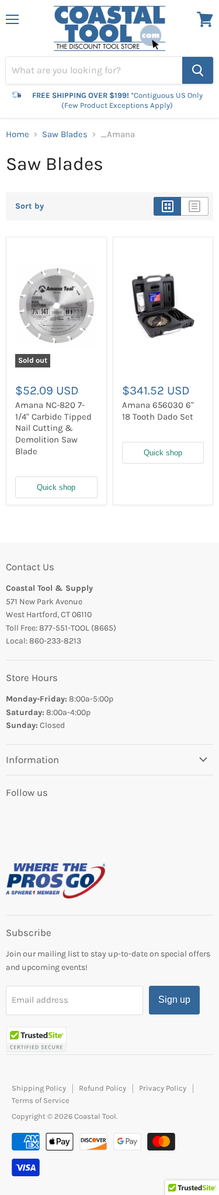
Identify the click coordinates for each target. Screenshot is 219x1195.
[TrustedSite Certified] (36, 1039)
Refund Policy (102, 1088)
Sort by (29, 206)
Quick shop (56, 487)
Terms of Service (40, 1100)
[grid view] (167, 206)
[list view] (194, 206)
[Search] (197, 70)
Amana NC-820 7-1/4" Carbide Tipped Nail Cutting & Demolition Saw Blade (53, 428)
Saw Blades (65, 134)
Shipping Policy (39, 1088)
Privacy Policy (162, 1088)
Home (17, 134)
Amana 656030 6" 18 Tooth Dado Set (158, 411)
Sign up (174, 1000)
